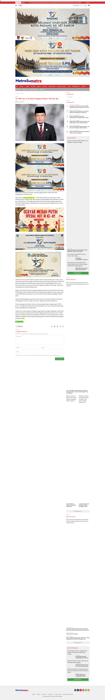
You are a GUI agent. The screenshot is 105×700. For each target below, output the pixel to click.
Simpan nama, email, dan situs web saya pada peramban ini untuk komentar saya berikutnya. (38, 355)
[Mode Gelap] (89, 5)
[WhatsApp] (86, 690)
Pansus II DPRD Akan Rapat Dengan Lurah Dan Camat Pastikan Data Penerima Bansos (79, 127)
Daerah (39, 86)
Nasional (45, 86)
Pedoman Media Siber (68, 694)
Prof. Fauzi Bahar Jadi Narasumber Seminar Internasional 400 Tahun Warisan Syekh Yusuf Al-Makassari (77, 392)
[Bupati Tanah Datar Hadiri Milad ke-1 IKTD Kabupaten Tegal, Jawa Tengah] (78, 193)
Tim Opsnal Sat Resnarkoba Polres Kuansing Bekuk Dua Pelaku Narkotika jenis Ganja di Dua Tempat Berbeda (77, 629)
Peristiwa (33, 86)
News (16, 96)
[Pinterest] (80, 690)
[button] (86, 5)
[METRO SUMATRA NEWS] (28, 80)
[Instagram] (83, 690)
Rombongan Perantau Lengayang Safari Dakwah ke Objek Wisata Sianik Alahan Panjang (82, 657)
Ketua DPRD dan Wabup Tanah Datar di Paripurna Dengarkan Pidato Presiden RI (71, 505)
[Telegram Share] (60, 326)
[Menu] (16, 5)
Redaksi (39, 694)
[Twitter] (78, 690)
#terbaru (18, 89)
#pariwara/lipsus (33, 89)
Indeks (20, 5)
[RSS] (88, 690)
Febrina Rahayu (21, 101)
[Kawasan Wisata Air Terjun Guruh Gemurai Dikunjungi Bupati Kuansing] (78, 661)
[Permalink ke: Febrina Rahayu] (16, 101)
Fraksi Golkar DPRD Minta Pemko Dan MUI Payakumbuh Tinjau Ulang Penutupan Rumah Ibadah (79, 122)
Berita (21, 86)
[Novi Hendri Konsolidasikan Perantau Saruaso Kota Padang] (78, 255)
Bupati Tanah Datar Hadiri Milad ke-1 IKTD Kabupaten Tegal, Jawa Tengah (77, 250)
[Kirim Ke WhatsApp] (63, 326)
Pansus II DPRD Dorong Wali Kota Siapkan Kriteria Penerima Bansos (79, 132)
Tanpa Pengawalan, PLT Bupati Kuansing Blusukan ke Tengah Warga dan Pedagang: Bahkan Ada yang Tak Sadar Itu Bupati (52, 2)
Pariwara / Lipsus (61, 86)
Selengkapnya (77, 273)
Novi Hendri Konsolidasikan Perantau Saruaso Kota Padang (81, 259)
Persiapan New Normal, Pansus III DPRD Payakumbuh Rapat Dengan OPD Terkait (79, 106)
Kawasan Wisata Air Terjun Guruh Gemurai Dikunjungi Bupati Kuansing (82, 665)
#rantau (42, 89)
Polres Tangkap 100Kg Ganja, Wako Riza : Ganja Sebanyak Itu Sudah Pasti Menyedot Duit (77, 638)
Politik (27, 86)
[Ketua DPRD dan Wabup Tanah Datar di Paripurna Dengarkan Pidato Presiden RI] (71, 449)
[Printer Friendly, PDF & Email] (19, 322)
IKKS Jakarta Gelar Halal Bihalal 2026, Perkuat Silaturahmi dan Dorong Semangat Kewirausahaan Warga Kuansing (82, 269)
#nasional (25, 89)
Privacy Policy (58, 694)
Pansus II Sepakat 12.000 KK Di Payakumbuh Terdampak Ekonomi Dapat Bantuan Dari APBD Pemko (79, 117)
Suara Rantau (52, 86)
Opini (69, 86)
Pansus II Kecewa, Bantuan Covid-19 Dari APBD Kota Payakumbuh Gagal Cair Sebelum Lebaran (79, 112)
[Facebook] (75, 690)
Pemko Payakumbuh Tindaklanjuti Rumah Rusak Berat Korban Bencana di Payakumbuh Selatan (81, 675)
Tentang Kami (75, 86)
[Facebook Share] (52, 326)
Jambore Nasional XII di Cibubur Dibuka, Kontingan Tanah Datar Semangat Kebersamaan (84, 505)
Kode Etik (44, 694)
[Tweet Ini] (54, 326)
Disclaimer (50, 694)
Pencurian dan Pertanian (72, 634)
